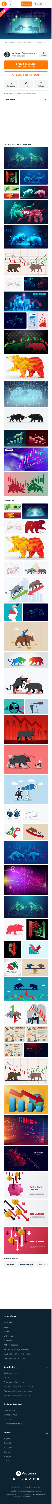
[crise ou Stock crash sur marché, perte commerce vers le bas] (25, 1373)
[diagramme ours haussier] (15, 364)
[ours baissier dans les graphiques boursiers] (35, 1111)
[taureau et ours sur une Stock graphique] (25, 1191)
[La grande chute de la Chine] (14, 1260)
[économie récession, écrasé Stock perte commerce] (25, 1042)
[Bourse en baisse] (14, 1277)
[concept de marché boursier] (25, 157)
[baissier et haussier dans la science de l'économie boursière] (11, 176)
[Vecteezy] (4, 3)
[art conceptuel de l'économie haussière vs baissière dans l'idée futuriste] (25, 266)
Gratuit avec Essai (26, 65)
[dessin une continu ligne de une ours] (16, 975)
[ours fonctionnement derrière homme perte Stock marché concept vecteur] (25, 902)
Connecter (38, 4)
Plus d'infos (10, 98)
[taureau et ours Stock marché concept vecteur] (25, 697)
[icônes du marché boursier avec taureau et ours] (14, 381)
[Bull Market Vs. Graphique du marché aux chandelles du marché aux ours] (25, 402)
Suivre (43, 56)
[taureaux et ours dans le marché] (14, 833)
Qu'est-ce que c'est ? (30, 94)
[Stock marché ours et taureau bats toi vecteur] (25, 810)
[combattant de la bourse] (18, 191)
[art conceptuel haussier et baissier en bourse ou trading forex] (18, 221)
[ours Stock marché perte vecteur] (25, 872)
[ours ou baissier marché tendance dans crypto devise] (13, 720)
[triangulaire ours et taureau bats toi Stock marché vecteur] (25, 787)
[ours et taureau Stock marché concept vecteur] (38, 974)
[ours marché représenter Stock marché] (14, 1091)
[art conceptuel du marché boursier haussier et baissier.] (25, 241)
